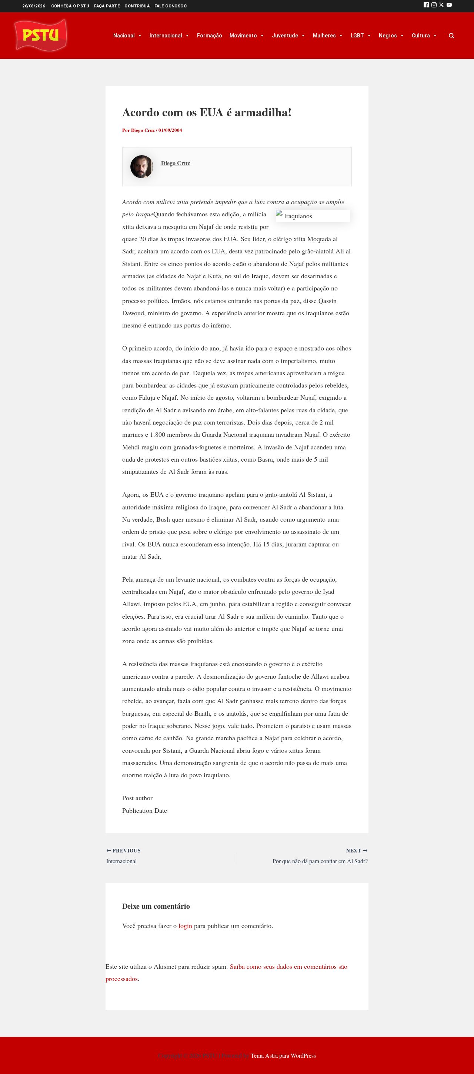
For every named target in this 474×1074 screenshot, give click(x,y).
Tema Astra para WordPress (283, 1055)
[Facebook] (426, 6)
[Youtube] (449, 6)
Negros (388, 36)
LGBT (357, 36)
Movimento (243, 36)
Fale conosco (170, 6)
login (185, 925)
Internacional (166, 36)
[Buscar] (451, 35)
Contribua (137, 6)
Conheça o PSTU (70, 6)
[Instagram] (434, 6)
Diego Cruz (175, 163)
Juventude (285, 36)
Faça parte (107, 6)
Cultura (421, 36)
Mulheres (324, 36)
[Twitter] (441, 6)
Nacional (124, 36)
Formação (209, 36)
